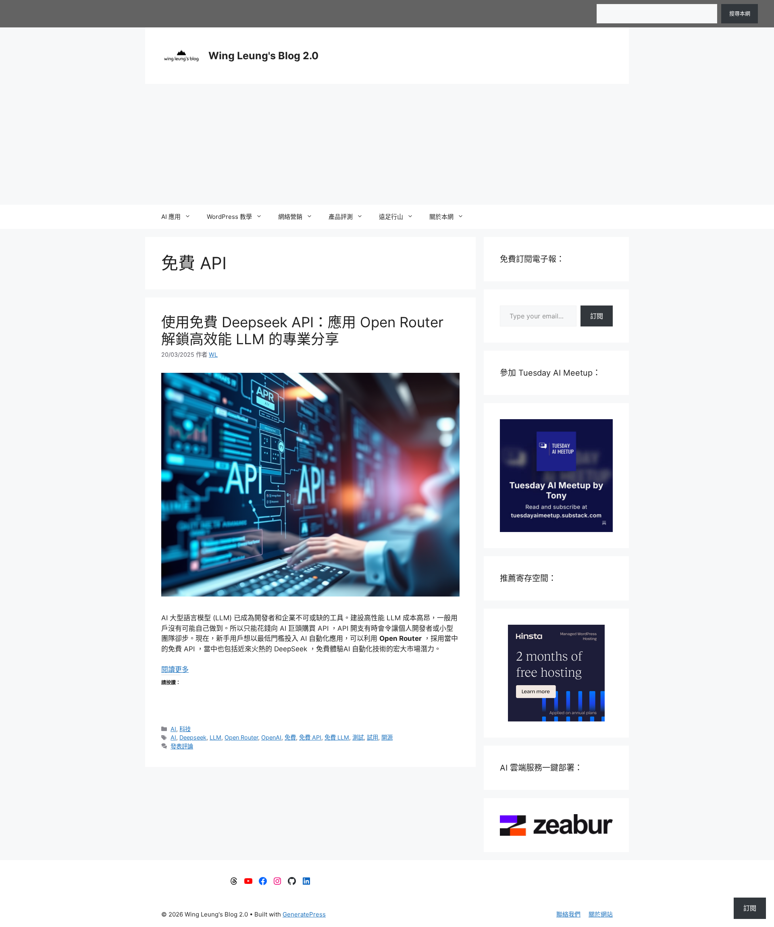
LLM (215, 737)
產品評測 (341, 216)
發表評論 (182, 746)
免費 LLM (337, 737)
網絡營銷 (290, 216)
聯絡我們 (568, 914)
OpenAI (271, 737)
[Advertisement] (387, 144)
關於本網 (441, 216)
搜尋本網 (739, 13)
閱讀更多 (175, 669)
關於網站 (601, 914)
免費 (290, 737)
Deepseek (192, 737)
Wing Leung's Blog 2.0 (263, 56)
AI (173, 728)
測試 (358, 737)
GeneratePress (304, 914)
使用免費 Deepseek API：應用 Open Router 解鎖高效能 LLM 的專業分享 (302, 330)
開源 (387, 737)
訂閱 (596, 316)
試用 (372, 737)
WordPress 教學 (229, 216)
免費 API (310, 737)
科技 (185, 728)
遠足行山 (391, 216)
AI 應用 (171, 216)
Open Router (241, 737)
